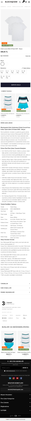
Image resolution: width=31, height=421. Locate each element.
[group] (15, 28)
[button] (28, 91)
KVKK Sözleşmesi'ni (10, 370)
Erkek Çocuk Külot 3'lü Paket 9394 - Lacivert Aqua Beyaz (9, 352)
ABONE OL (25, 367)
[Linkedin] (10, 378)
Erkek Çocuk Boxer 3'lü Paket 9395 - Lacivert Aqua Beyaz (23, 113)
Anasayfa (3, 6)
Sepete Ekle (16, 85)
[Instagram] (13, 378)
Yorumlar (4, 283)
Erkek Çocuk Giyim (17, 6)
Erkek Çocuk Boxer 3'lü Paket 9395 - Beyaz (8, 113)
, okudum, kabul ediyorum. (16, 370)
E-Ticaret (11, 419)
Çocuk (9, 6)
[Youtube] (17, 378)
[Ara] (20, 2)
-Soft (7, 419)
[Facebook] (21, 378)
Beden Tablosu (26, 68)
